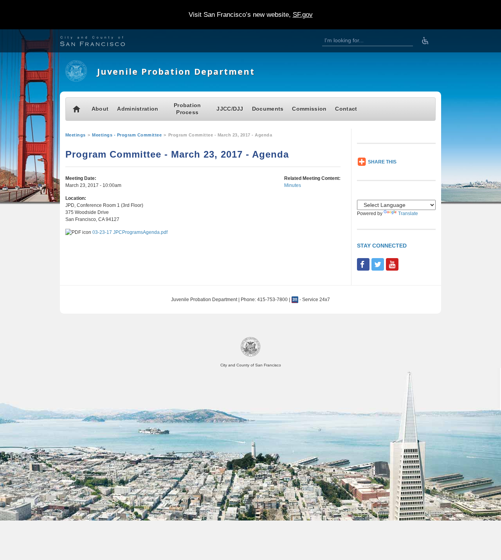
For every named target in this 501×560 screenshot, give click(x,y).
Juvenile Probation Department (176, 71)
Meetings (75, 135)
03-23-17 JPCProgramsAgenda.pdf (130, 232)
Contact (346, 109)
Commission (309, 109)
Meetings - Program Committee (127, 135)
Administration (137, 109)
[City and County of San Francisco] (102, 42)
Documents (268, 109)
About (100, 109)
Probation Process (187, 108)
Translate (408, 213)
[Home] (76, 80)
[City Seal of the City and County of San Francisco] (250, 355)
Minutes (292, 185)
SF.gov (303, 14)
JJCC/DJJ (229, 109)
